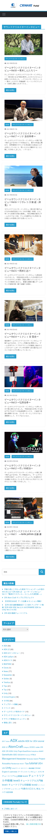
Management (9, 758)
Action (8, 741)
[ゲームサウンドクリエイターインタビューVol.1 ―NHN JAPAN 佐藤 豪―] (23, 508)
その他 (6, 700)
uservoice (13, 771)
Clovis (6, 667)
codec (38, 747)
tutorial (33, 763)
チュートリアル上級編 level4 (15, 776)
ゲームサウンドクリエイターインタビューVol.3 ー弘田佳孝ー (23, 401)
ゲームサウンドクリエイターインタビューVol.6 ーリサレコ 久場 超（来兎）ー (23, 202)
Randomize (15, 763)
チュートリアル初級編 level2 (22, 784)
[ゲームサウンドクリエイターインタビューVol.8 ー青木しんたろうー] (23, 44)
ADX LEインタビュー (12, 653)
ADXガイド (8, 660)
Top (5, 689)
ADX (5, 645)
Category (26, 747)
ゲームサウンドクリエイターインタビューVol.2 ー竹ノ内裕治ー (23, 467)
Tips (5, 686)
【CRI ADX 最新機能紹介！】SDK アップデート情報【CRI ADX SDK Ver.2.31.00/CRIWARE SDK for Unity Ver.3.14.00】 (23, 607)
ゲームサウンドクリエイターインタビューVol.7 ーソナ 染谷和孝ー (23, 135)
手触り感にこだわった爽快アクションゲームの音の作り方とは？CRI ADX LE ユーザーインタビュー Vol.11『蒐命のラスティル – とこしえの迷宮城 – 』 (23, 591)
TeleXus (7, 682)
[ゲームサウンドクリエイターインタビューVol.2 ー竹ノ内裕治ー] (23, 442)
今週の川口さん (28, 788)
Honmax (27, 755)
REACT (22, 764)
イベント (7, 708)
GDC (15, 754)
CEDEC (32, 747)
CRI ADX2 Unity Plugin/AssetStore (18, 751)
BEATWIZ (7, 664)
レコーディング (15, 789)
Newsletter (8, 675)
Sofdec (6, 678)
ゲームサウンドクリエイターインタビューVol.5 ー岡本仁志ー (23, 269)
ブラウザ (7, 789)
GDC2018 (21, 754)
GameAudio (7, 754)
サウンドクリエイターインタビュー (16, 59)
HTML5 (33, 754)
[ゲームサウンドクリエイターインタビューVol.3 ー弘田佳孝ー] (23, 376)
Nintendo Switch (32, 759)
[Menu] (4, 14)
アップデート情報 (11, 704)
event (41, 751)
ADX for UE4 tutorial (34, 741)
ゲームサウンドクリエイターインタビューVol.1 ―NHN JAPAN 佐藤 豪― (23, 534)
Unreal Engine (9, 697)
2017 (4, 741)
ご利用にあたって (11, 808)
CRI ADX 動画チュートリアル (15, 613)
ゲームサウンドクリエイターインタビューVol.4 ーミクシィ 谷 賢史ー (23, 335)
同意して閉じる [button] (11, 831)
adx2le (21, 741)
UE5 (3, 768)
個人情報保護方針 (33, 824)
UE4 (40, 763)
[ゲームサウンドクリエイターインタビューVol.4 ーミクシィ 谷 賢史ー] (23, 310)
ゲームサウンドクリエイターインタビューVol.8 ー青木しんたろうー (23, 69)
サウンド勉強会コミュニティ (15, 719)
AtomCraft (15, 746)
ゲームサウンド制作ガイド (14, 711)
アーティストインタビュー (27, 772)
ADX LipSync (9, 656)
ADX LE (7, 649)
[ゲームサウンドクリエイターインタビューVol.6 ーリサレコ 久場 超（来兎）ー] (23, 176)
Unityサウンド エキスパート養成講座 (23, 768)
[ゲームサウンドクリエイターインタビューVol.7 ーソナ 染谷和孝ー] (23, 110)
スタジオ (41, 772)
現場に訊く (8, 722)
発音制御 (9, 792)
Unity (6, 693)
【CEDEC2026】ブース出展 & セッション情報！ (23, 601)
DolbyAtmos (34, 751)
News (7, 124)
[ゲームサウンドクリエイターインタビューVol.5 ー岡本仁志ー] (23, 245)
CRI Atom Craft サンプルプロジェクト (19, 597)
